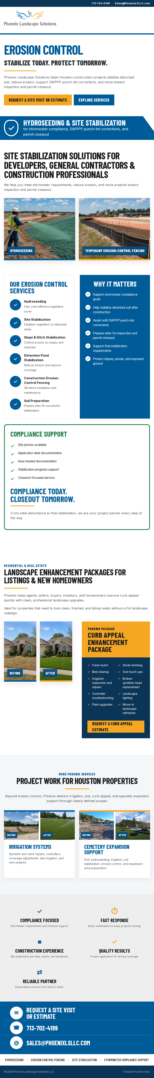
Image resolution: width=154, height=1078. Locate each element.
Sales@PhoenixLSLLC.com (132, 3)
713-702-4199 (100, 3)
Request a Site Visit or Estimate (38, 100)
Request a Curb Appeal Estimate (112, 726)
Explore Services (94, 100)
